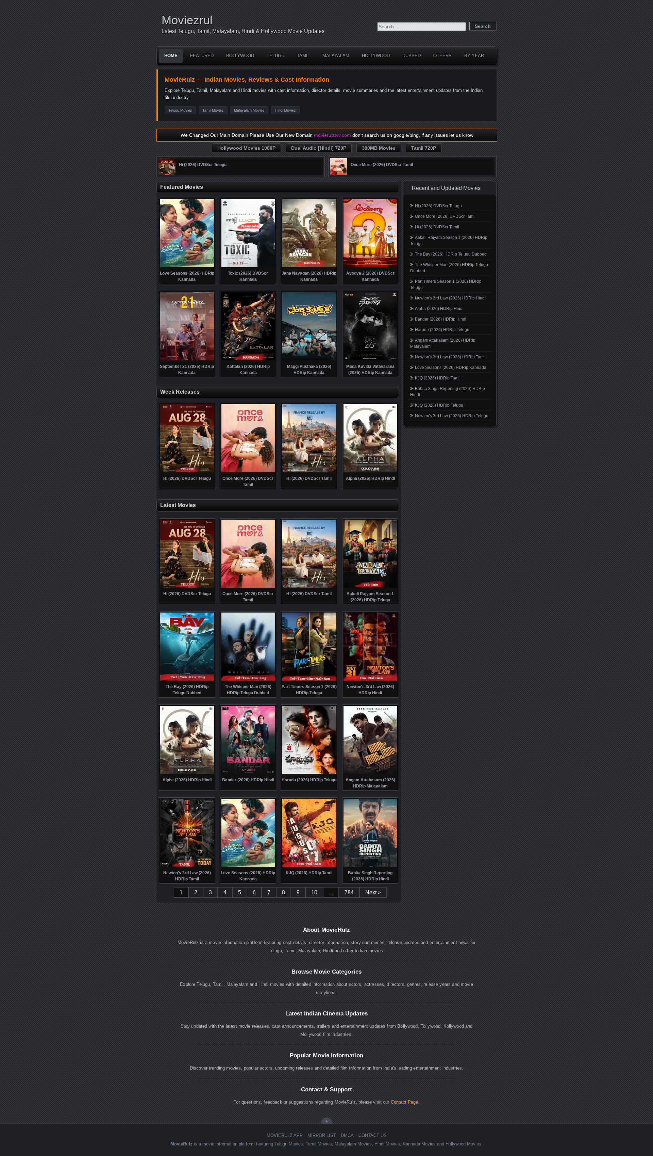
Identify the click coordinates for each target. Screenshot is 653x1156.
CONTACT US (372, 1135)
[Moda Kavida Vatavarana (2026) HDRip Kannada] (370, 359)
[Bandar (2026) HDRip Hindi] (248, 773)
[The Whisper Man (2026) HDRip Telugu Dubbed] (248, 680)
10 (314, 892)
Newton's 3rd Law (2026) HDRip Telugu (451, 415)
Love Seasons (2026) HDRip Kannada (450, 367)
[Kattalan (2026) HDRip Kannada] (248, 359)
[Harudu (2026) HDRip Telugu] (309, 773)
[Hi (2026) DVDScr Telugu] (166, 173)
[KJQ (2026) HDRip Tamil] (309, 866)
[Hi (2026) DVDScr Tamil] (309, 471)
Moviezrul (187, 20)
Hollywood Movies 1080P (246, 148)
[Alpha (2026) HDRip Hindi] (370, 471)
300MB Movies (379, 148)
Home (171, 55)
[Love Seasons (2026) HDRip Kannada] (187, 266)
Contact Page (404, 1102)
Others (442, 55)
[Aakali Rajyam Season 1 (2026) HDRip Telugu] (370, 587)
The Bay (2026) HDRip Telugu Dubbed (451, 254)
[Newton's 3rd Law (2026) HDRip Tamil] (187, 866)
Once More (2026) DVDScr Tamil (445, 216)
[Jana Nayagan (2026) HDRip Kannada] (309, 266)
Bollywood (240, 55)
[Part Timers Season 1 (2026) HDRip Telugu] (309, 680)
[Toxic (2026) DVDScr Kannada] (248, 266)
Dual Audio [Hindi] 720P (318, 148)
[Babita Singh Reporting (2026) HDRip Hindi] (370, 866)
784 (349, 892)
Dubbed (411, 55)
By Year (474, 55)
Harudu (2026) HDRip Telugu (442, 329)
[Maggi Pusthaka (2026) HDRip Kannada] (309, 359)
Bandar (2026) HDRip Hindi (440, 319)
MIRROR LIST (321, 1135)
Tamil (303, 55)
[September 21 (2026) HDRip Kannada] (187, 359)
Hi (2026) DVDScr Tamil (437, 227)
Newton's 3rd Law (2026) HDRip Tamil (450, 357)
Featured (202, 55)
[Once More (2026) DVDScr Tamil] (338, 173)
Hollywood (376, 55)
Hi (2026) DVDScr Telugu (438, 205)
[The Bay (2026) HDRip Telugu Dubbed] (187, 680)
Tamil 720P (423, 148)
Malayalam (335, 55)
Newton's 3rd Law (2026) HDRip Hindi (450, 298)
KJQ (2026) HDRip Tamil (438, 378)
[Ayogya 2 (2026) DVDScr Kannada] (370, 266)
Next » (373, 892)
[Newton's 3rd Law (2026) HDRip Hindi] (370, 680)
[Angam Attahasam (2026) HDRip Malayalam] (370, 773)
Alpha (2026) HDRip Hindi (439, 308)
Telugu (275, 55)
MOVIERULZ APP (285, 1135)
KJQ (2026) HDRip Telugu (439, 405)
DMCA (347, 1135)
